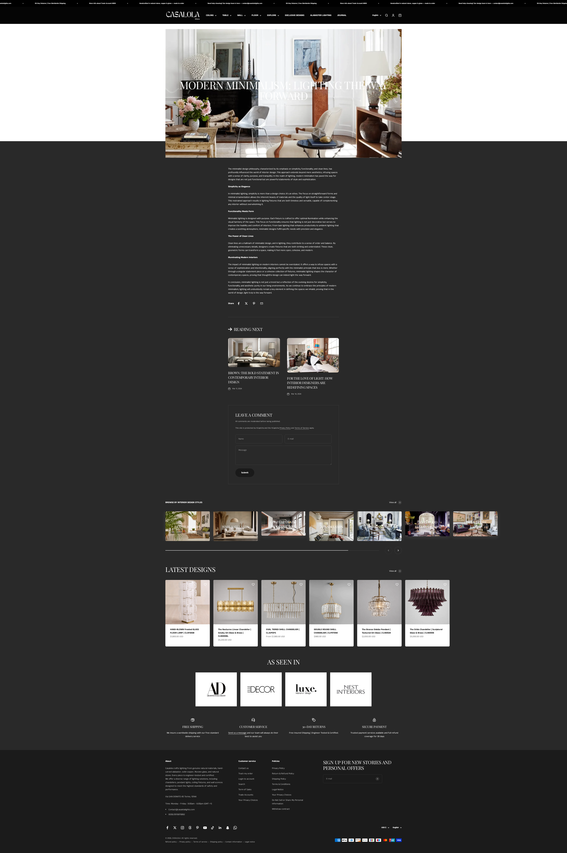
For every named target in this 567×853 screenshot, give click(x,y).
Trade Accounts (245, 794)
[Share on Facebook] (239, 303)
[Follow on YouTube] (205, 828)
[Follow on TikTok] (213, 828)
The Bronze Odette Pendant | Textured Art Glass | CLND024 (376, 631)
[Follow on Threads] (190, 828)
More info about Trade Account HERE (257, 3)
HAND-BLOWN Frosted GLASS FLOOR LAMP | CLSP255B (184, 631)
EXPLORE (271, 15)
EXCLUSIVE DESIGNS (294, 15)
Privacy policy (184, 841)
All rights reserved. (189, 838)
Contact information (233, 841)
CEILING (210, 15)
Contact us (243, 768)
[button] (205, 584)
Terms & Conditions (281, 784)
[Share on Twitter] (246, 303)
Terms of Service (302, 428)
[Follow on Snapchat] (228, 828)
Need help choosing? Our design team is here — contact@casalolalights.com (138, 3)
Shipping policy (216, 841)
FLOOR (255, 15)
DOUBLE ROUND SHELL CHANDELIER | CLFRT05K (326, 631)
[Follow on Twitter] (175, 828)
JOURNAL (341, 15)
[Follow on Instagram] (182, 828)
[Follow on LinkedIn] (220, 828)
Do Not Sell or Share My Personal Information (287, 802)
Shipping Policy (279, 778)
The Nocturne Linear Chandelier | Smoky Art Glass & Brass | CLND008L (234, 633)
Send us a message (237, 732)
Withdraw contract (281, 809)
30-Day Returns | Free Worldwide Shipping (204, 3)
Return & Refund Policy (283, 773)
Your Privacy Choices (248, 800)
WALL (240, 15)
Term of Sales (244, 789)
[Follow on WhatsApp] (235, 828)
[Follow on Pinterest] (197, 828)
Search (241, 784)
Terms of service (200, 841)
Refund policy (171, 841)
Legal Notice (278, 789)
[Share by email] (262, 303)
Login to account (246, 778)
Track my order (245, 773)
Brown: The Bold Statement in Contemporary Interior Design (253, 377)
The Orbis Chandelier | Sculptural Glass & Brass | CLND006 (426, 631)
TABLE (225, 15)
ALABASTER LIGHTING (320, 15)
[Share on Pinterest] (254, 303)
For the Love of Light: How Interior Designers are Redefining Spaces (310, 383)
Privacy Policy (285, 428)
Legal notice (250, 841)
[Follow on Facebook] (167, 828)
